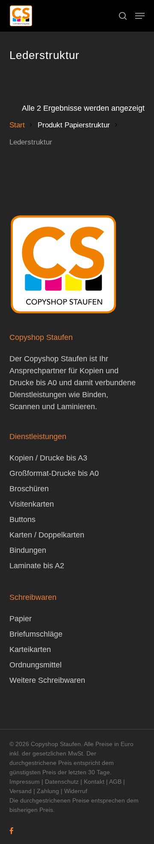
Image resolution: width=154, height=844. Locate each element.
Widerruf (75, 791)
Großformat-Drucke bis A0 (54, 473)
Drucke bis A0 (33, 382)
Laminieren (76, 406)
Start (17, 125)
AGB (115, 781)
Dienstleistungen (37, 394)
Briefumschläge (35, 634)
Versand (20, 791)
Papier (20, 618)
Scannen (24, 406)
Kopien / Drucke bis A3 (48, 458)
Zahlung (48, 791)
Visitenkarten (31, 504)
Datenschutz (62, 781)
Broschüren (29, 488)
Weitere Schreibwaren (47, 680)
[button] (140, 16)
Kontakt (94, 781)
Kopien (92, 370)
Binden (94, 394)
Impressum (24, 781)
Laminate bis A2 (36, 565)
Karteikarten (30, 649)
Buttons (22, 519)
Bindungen (27, 550)
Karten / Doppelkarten (46, 535)
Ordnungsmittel (35, 665)
